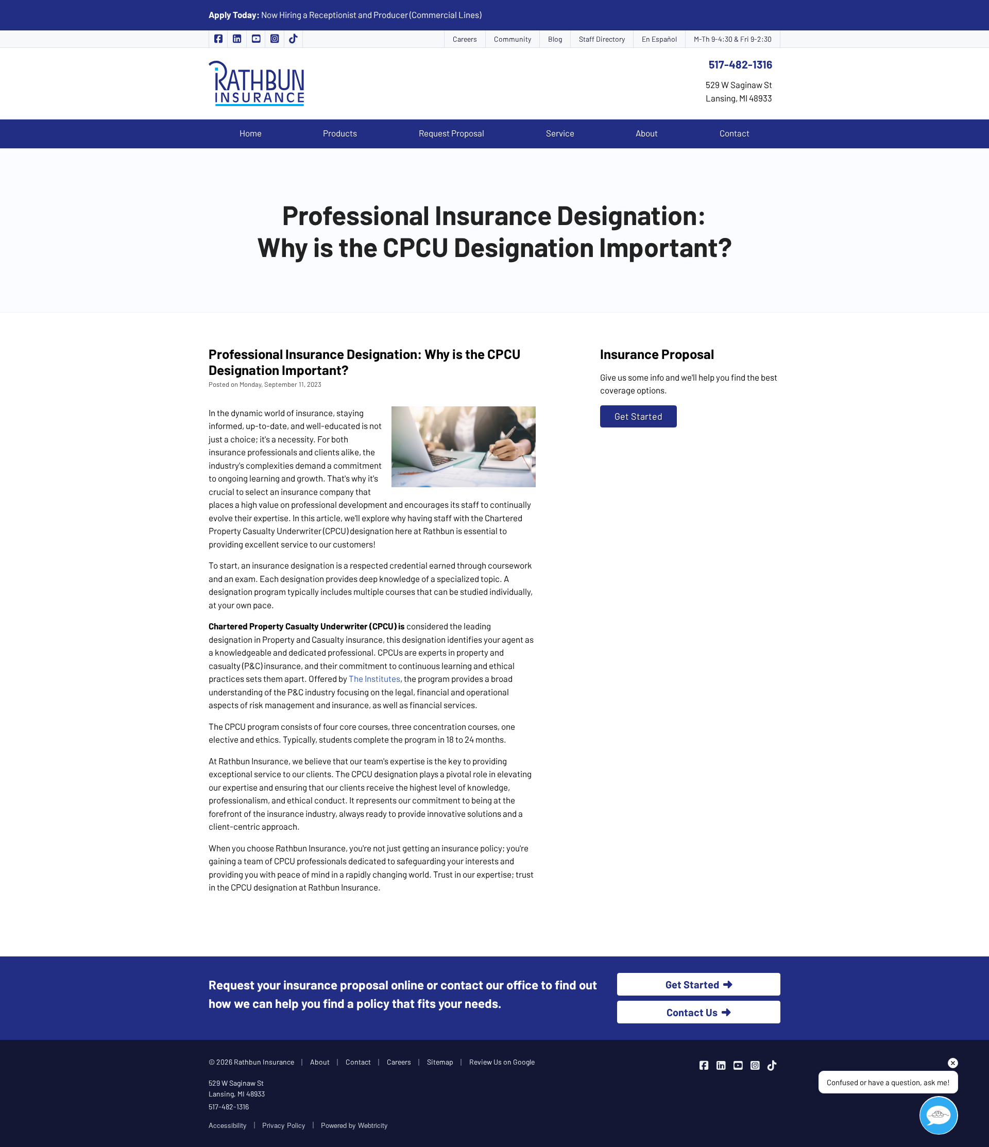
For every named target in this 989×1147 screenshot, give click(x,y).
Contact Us (692, 1012)
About (647, 133)
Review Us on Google (502, 1061)
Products (340, 133)
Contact (734, 133)
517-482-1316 (740, 64)
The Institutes (374, 678)
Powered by (354, 1125)
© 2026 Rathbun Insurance (251, 1061)
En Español (659, 39)
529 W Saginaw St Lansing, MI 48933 (237, 1088)
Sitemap (440, 1061)
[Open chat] (938, 1115)
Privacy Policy (283, 1125)
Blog (555, 39)
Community (512, 39)
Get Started (638, 416)
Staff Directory (602, 39)
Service (560, 133)
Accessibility (228, 1125)
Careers (465, 39)
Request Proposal (451, 133)
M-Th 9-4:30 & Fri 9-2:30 (733, 39)
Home (251, 133)
